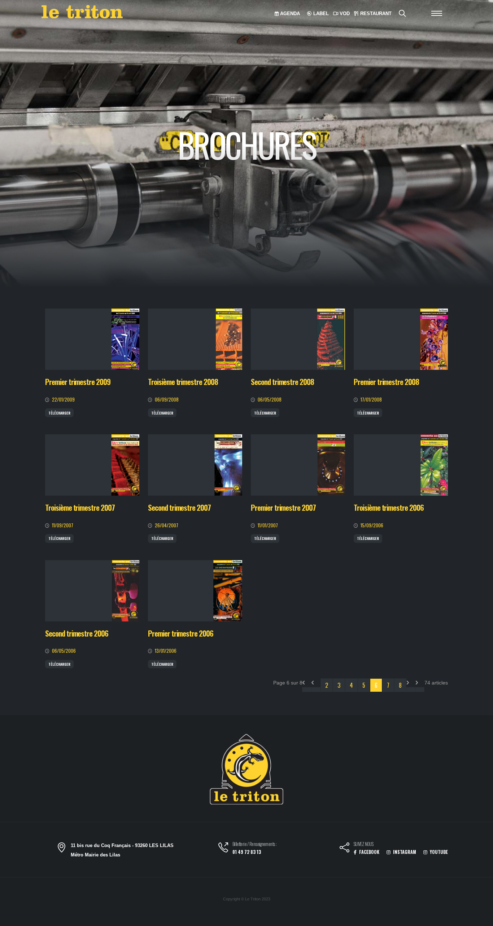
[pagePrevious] (315, 689)
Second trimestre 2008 (282, 381)
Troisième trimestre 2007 (80, 507)
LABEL (320, 13)
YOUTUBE (438, 852)
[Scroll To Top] (480, 918)
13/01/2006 (165, 650)
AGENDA (289, 13)
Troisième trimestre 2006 (389, 507)
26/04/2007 (166, 525)
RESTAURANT (375, 13)
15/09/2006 (372, 525)
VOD (344, 13)
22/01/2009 (63, 399)
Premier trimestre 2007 (283, 507)
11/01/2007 (268, 525)
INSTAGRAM (404, 852)
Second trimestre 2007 (179, 507)
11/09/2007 (62, 525)
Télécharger (59, 413)
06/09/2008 (167, 399)
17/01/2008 (371, 399)
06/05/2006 (64, 650)
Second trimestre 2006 (76, 633)
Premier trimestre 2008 (386, 381)
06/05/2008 (270, 399)
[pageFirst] (306, 689)
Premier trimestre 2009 (77, 381)
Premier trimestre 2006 (180, 633)
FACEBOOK (368, 852)
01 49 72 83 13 (246, 852)
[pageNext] (410, 689)
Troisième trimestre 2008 (183, 381)
